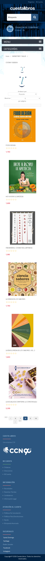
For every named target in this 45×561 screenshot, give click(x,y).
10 (36, 418)
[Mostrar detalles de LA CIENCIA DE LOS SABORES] (22, 279)
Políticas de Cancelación (12, 513)
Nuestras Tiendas (10, 492)
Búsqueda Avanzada (11, 523)
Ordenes (7, 467)
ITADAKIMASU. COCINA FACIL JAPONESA (19, 248)
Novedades (8, 488)
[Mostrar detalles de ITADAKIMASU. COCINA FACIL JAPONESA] (22, 228)
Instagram (6, 551)
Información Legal (10, 499)
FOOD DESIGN (10, 145)
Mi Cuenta (39, 2)
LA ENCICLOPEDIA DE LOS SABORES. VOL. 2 (20, 350)
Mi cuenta (7, 474)
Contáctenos (8, 495)
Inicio (7, 56)
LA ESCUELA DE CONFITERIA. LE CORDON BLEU (21, 402)
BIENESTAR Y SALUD (19, 56)
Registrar (31, 2)
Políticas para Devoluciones (13, 516)
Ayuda (6, 520)
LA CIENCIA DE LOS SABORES (15, 299)
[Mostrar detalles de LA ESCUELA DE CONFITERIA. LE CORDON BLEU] (22, 382)
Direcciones (8, 471)
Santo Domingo (8, 537)
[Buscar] (34, 17)
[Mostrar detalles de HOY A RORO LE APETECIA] (22, 176)
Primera (6, 417)
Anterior (11, 418)
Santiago (6, 541)
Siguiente (15, 422)
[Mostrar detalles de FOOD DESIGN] (22, 125)
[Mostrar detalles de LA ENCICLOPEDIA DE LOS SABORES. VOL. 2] (22, 330)
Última (20, 421)
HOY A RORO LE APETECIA (14, 197)
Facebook (6, 548)
